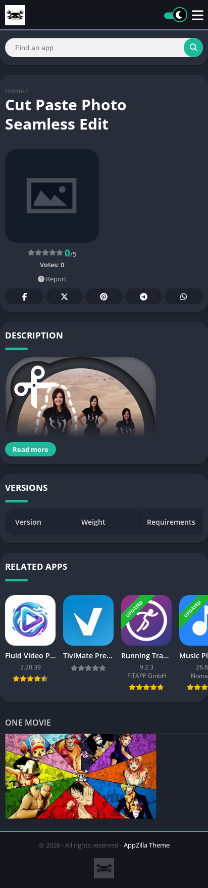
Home (14, 90)
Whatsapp (184, 296)
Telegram (143, 296)
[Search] (193, 47)
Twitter (64, 296)
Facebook (24, 296)
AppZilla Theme (147, 845)
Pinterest (104, 296)
